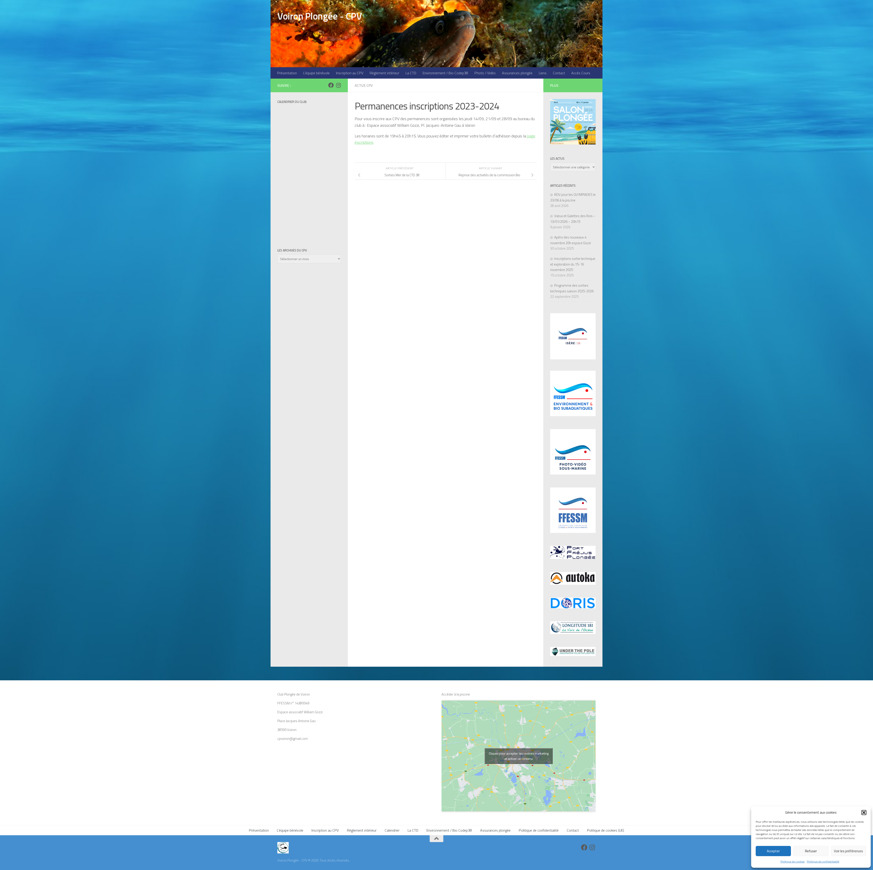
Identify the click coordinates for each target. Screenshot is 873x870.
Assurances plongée (517, 73)
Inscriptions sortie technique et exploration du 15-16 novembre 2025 (572, 264)
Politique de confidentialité (823, 861)
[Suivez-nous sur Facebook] (331, 85)
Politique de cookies (792, 861)
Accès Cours (580, 73)
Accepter (773, 851)
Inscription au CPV (349, 73)
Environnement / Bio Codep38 (445, 73)
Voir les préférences (848, 851)
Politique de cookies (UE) (605, 830)
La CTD (411, 73)
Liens (543, 73)
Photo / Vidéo (485, 73)
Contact (559, 73)
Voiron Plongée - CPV (319, 16)
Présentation (287, 73)
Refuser (811, 851)
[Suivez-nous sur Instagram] (338, 85)
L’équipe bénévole (316, 73)
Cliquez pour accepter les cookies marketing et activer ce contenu (519, 756)
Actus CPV (364, 85)
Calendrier (392, 830)
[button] (864, 812)
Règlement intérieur (384, 73)
